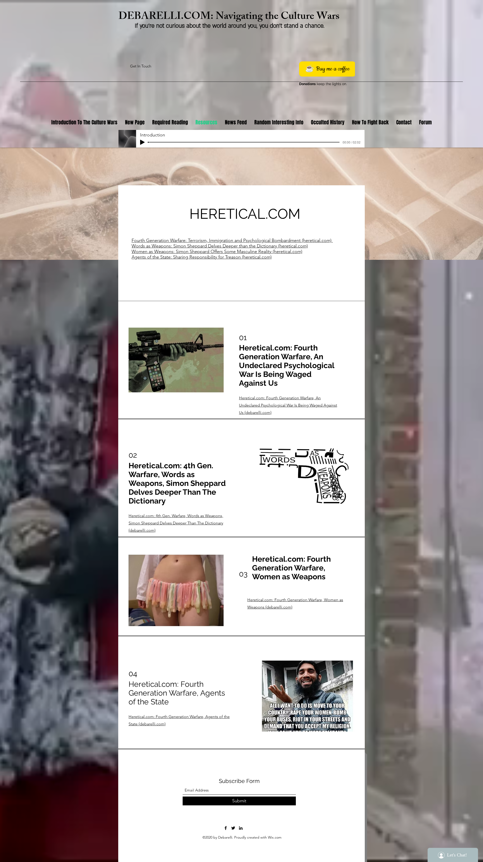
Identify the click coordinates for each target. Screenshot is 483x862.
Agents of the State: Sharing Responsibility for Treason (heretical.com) (202, 257)
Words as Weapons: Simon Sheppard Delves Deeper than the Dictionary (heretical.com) (220, 246)
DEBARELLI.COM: (167, 17)
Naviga (231, 17)
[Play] (142, 142)
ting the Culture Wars (292, 17)
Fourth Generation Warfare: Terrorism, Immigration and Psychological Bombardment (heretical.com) (232, 240)
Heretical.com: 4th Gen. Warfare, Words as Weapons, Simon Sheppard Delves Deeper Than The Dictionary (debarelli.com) (176, 523)
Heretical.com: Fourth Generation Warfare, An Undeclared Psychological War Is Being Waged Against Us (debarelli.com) (288, 405)
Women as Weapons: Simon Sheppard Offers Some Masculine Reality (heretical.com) (217, 251)
